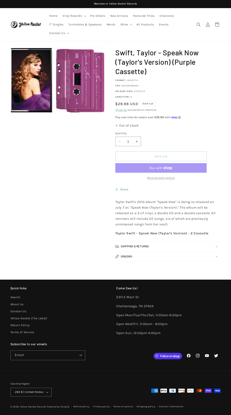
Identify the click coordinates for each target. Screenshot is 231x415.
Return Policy (20, 325)
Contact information (171, 406)
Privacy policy (101, 406)
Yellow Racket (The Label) (28, 318)
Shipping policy (146, 406)
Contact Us (18, 311)
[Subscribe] (80, 355)
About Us (17, 304)
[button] (74, 16)
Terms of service (123, 406)
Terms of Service (22, 332)
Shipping (121, 109)
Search (15, 297)
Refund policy (81, 406)
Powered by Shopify (58, 406)
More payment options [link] (161, 177)
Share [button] (124, 189)
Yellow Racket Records (33, 406)
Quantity (121, 133)
